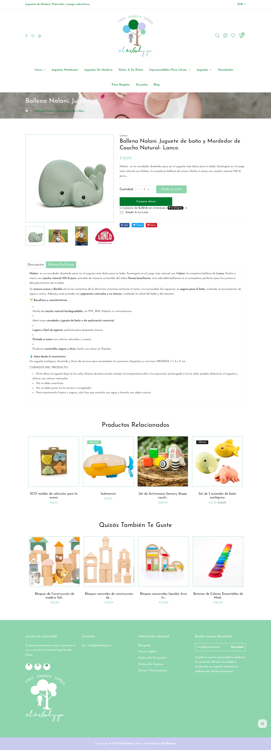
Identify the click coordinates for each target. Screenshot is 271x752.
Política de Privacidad (152, 657)
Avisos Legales (147, 651)
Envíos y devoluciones (152, 670)
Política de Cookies (150, 664)
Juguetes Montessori (65, 69)
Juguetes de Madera (98, 69)
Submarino (108, 493)
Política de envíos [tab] (61, 264)
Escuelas (142, 84)
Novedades (225, 69)
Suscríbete (237, 647)
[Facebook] (26, 35)
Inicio (39, 69)
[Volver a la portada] (26, 110)
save (153, 225)
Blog (157, 84)
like (126, 225)
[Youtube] (39, 35)
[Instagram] (32, 35)
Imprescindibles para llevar (168, 69)
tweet (139, 225)
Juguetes (203, 69)
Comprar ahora (146, 201)
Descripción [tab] (36, 264)
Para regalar (121, 84)
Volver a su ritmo (130, 69)
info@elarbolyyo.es (99, 645)
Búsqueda (144, 645)
